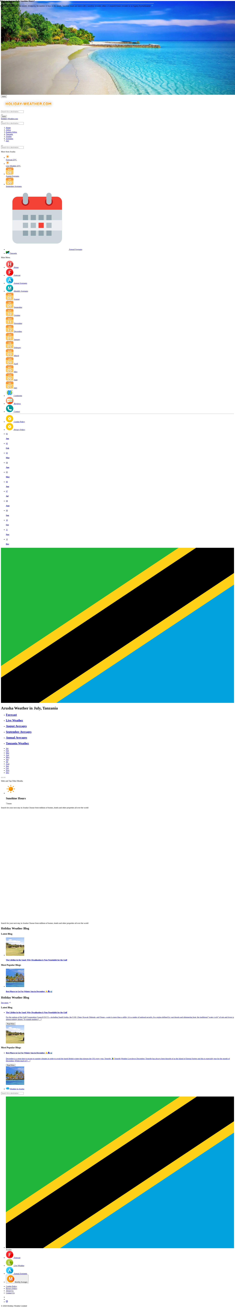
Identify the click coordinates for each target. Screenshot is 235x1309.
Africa (8, 130)
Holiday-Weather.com (9, 119)
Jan (7, 748)
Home (8, 128)
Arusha (9, 136)
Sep (7, 766)
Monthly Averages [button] (21, 291)
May (7, 757)
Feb (7, 751)
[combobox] (12, 111)
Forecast (11, 714)
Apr (7, 755)
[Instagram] (120, 1301)
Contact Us (10, 1293)
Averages (9, 139)
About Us (9, 1291)
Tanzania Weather (17, 743)
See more (5, 1003)
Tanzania (9, 134)
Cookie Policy (11, 1286)
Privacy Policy (11, 1289)
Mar (7, 753)
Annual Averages (16, 737)
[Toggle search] (2, 114)
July (7, 141)
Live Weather (14, 720)
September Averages (18, 731)
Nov (7, 770)
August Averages (16, 726)
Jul (7, 762)
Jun (7, 759)
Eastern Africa (11, 132)
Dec (7, 773)
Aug (7, 764)
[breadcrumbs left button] (2, 145)
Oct (7, 768)
